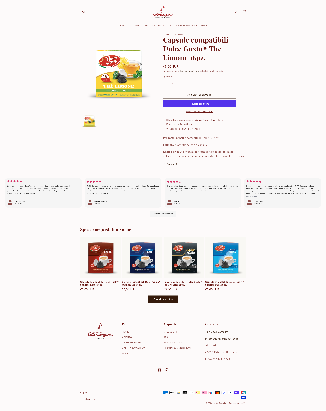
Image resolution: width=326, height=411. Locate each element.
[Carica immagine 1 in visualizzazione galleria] (89, 120)
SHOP (125, 353)
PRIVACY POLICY (173, 342)
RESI (166, 337)
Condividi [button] (172, 164)
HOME (125, 331)
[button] (83, 11)
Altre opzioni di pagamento (199, 111)
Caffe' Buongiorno (220, 403)
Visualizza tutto (163, 299)
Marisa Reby (178, 201)
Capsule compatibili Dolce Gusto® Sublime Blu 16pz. (141, 283)
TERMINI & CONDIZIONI (178, 347)
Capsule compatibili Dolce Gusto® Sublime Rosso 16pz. (99, 283)
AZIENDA (127, 337)
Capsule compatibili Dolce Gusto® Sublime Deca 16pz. (224, 283)
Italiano (87, 399)
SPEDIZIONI (170, 331)
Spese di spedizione (189, 71)
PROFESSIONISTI (131, 342)
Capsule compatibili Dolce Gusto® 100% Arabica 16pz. (183, 283)
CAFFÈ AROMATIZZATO (135, 347)
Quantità (167, 76)
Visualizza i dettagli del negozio (183, 128)
